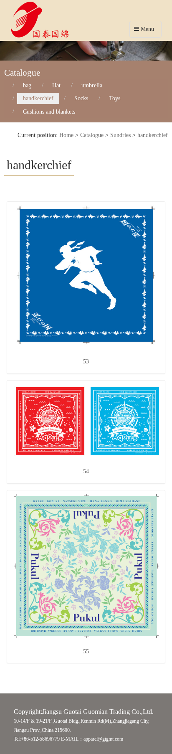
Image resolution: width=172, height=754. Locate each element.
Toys (114, 98)
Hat (56, 85)
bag (27, 85)
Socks (81, 98)
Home (66, 135)
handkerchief (38, 98)
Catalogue (92, 135)
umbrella (91, 85)
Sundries (120, 135)
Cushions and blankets (49, 111)
